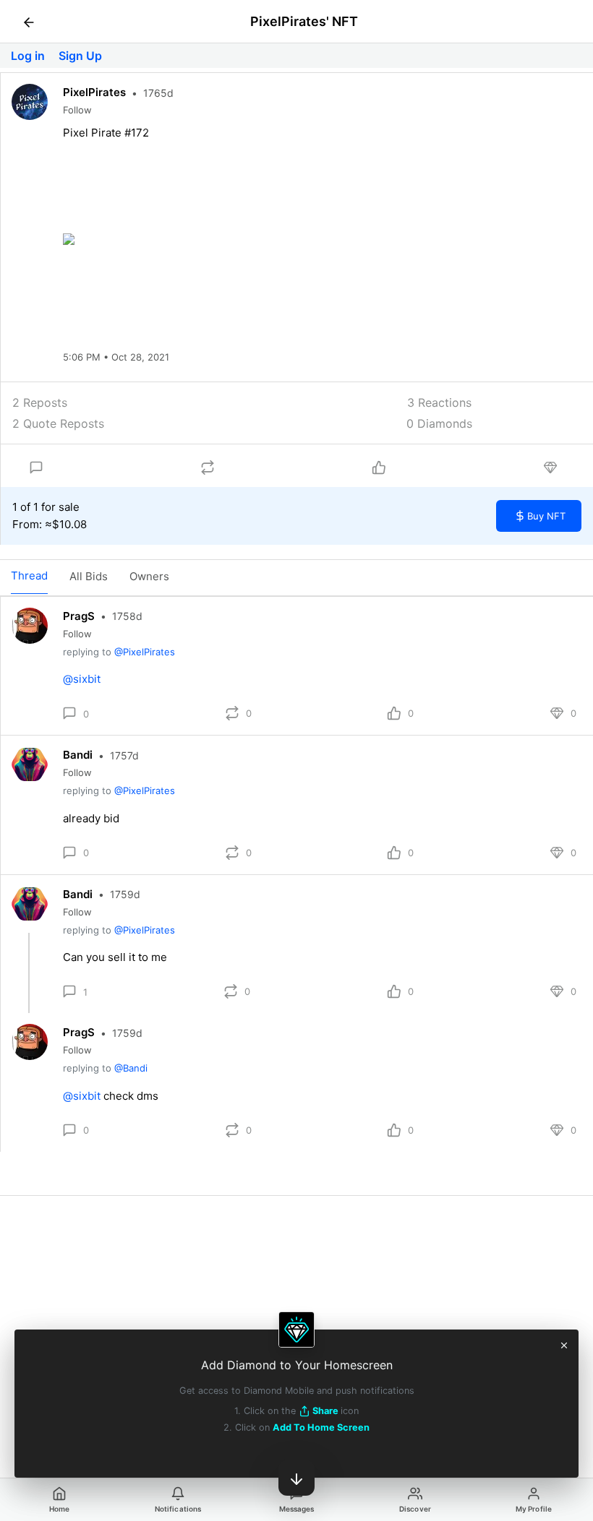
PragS (79, 616)
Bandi (78, 755)
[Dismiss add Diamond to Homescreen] (564, 1344)
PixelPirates (94, 92)
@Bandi (131, 1068)
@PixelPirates (144, 652)
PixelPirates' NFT (304, 21)
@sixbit (82, 679)
